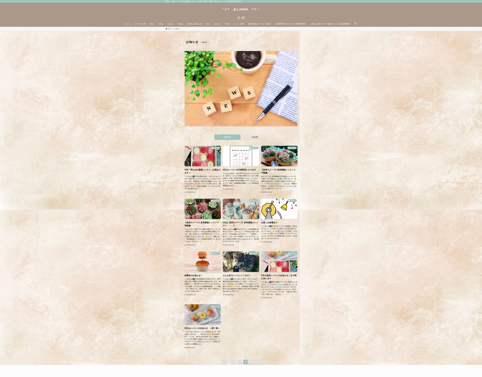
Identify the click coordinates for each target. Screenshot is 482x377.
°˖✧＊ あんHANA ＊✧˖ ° (241, 9)
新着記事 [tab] (227, 137)
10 (258, 362)
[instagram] (238, 17)
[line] (243, 17)
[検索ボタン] (355, 24)
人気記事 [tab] (254, 137)
